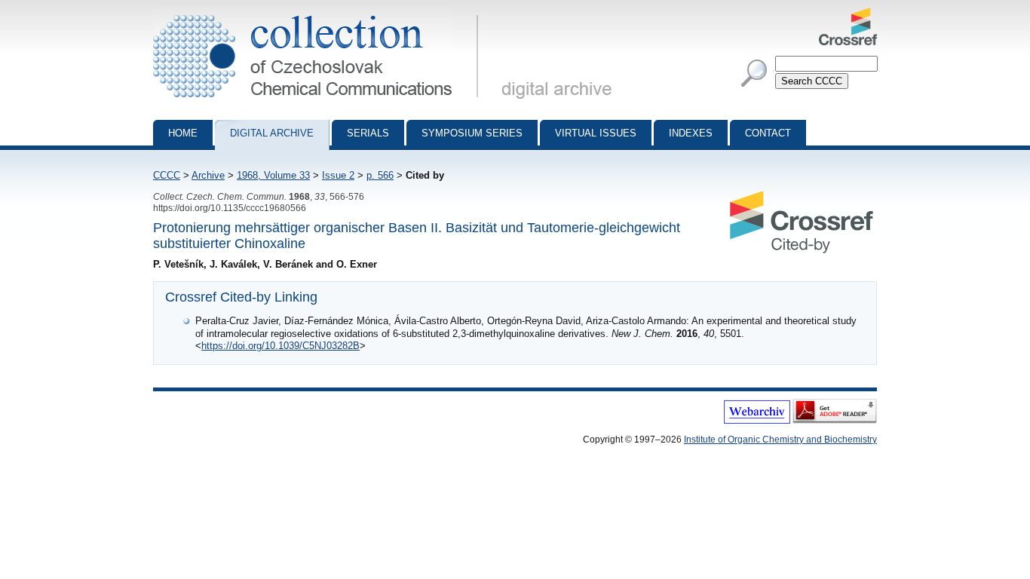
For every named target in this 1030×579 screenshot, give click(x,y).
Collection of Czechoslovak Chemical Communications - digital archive (320, 14)
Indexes (691, 133)
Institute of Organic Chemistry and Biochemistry (780, 439)
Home (183, 133)
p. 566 (380, 175)
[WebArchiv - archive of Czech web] (757, 420)
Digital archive (272, 133)
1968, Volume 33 (273, 175)
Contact (768, 133)
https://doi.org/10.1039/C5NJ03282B (280, 345)
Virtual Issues (595, 133)
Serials (368, 133)
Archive (208, 175)
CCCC (166, 175)
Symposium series (472, 133)
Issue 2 (338, 175)
